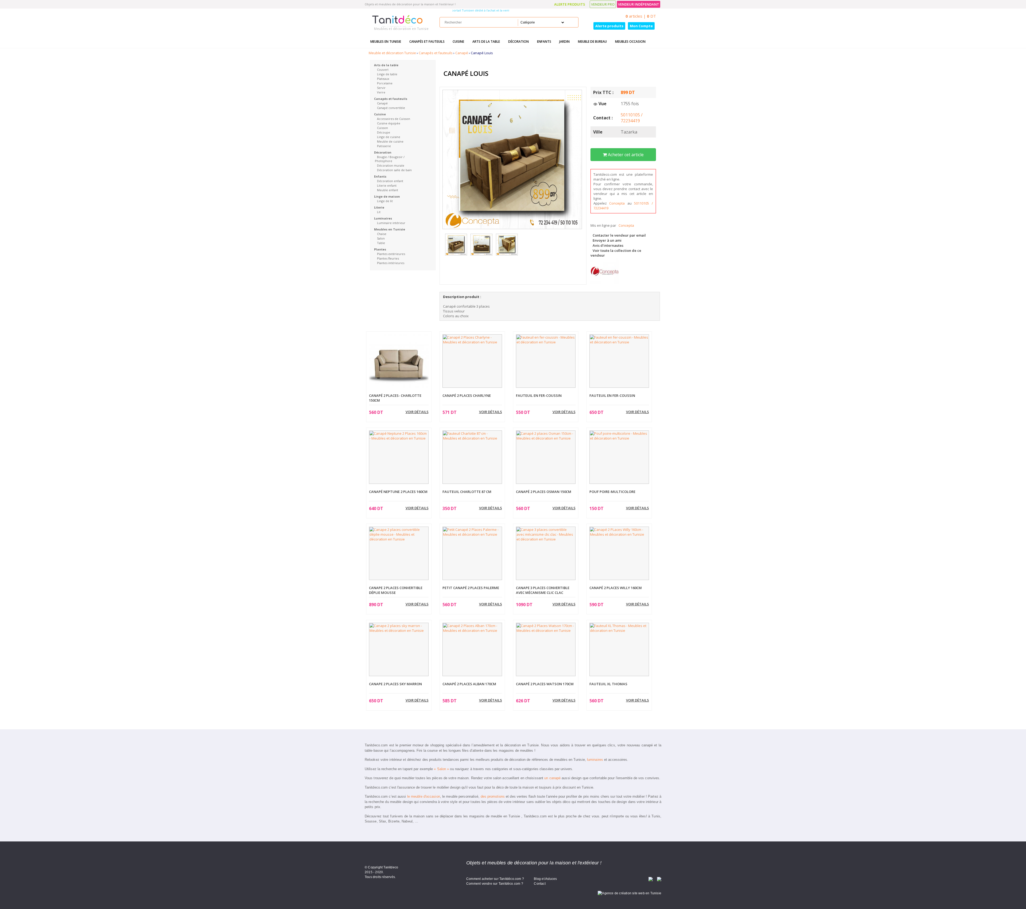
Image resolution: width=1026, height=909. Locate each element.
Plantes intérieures (390, 263)
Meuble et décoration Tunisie (392, 52)
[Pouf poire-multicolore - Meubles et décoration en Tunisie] (619, 456)
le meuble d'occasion (423, 796)
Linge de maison (387, 196)
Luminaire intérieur (391, 223)
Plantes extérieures (391, 254)
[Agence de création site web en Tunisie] (629, 893)
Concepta (618, 203)
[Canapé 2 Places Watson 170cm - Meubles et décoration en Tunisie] (546, 649)
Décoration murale (390, 165)
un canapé (552, 778)
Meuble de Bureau (592, 41)
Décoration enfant (390, 181)
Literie (379, 207)
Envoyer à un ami (607, 240)
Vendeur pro (603, 4)
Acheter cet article (625, 155)
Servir (381, 88)
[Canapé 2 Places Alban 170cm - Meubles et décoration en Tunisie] (472, 649)
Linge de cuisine (388, 137)
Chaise (381, 234)
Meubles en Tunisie (385, 41)
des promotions (493, 796)
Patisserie (384, 146)
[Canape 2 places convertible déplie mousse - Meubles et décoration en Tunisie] (399, 552)
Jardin (564, 41)
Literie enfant (387, 185)
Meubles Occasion (630, 41)
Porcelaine (384, 83)
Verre (381, 92)
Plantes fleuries (388, 258)
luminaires (595, 760)
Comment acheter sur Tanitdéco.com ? (495, 879)
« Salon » (441, 769)
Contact (539, 884)
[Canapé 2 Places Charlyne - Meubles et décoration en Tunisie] (472, 360)
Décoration (518, 41)
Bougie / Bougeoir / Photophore (390, 159)
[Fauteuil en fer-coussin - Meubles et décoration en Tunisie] (546, 360)
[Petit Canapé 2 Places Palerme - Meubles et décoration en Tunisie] (472, 552)
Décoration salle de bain (394, 170)
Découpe (383, 132)
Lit (378, 212)
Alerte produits (569, 4)
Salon (381, 238)
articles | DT (640, 16)
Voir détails (417, 411)
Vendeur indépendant (638, 4)
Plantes (380, 249)
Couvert (382, 70)
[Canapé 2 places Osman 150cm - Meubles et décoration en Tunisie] (546, 456)
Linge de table (387, 74)
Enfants (544, 41)
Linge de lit (385, 201)
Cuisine (458, 41)
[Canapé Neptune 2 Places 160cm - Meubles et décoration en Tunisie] (399, 456)
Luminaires (383, 218)
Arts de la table (486, 41)
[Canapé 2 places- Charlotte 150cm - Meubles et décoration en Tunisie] (399, 363)
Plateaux (383, 79)
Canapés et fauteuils (427, 41)
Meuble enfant (387, 190)
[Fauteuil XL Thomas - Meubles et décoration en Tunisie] (619, 649)
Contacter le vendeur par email (619, 235)
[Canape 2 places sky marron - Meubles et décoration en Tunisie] (399, 649)
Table (381, 243)
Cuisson (382, 128)
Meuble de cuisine (390, 141)
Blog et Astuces (545, 879)
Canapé (461, 52)
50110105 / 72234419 (632, 118)
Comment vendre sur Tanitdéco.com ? (494, 884)
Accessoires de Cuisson (393, 119)
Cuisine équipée (388, 123)
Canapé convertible (391, 108)
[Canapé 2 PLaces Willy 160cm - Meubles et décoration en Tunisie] (619, 552)
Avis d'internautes (608, 245)
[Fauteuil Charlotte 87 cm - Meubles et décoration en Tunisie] (472, 456)
